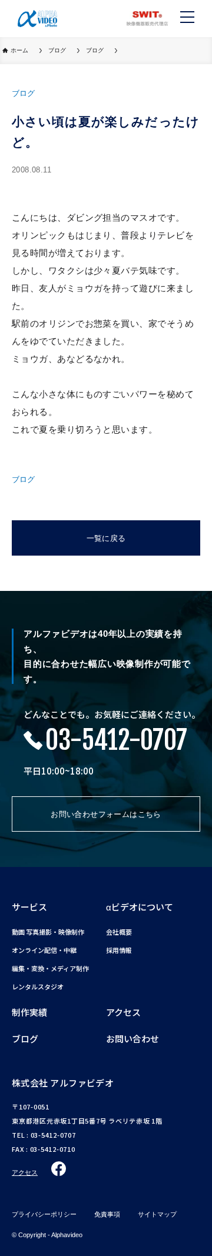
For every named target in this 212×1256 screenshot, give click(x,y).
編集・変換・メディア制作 (50, 968)
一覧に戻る (106, 538)
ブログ (25, 1038)
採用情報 (119, 950)
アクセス (123, 1012)
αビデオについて (139, 906)
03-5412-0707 (116, 740)
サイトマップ (157, 1214)
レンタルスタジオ (38, 986)
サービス (29, 906)
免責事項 (107, 1214)
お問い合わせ (132, 1038)
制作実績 (29, 1012)
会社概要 (119, 932)
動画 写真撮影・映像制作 (48, 932)
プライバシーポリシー (44, 1214)
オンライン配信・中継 (44, 950)
